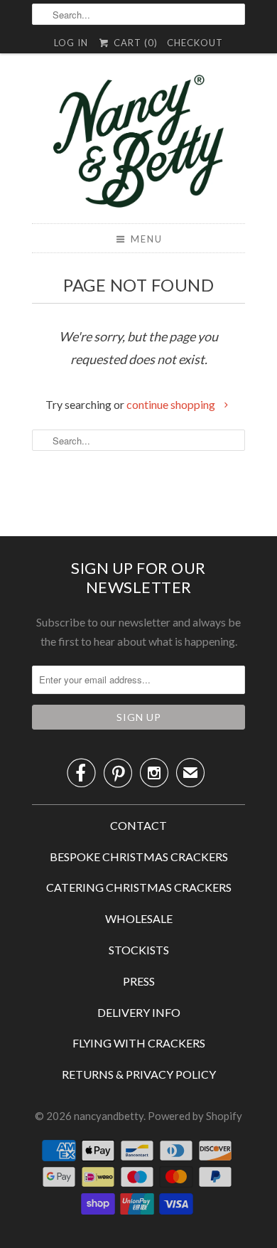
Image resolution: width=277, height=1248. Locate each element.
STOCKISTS (139, 949)
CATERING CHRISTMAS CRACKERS (139, 887)
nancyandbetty (108, 1115)
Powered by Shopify (195, 1115)
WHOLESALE (139, 918)
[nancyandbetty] (138, 144)
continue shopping (171, 404)
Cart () (134, 42)
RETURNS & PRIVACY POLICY (139, 1074)
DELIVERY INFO (138, 1012)
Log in (71, 42)
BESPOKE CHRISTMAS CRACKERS (139, 856)
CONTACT (138, 825)
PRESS (139, 981)
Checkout (195, 42)
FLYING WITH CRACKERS (138, 1043)
